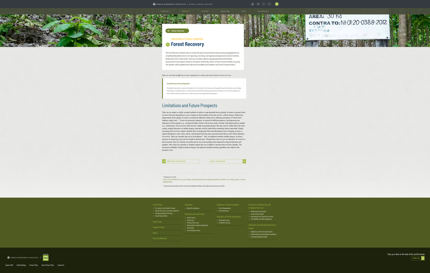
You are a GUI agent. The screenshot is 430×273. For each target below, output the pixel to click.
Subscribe (190, 144)
